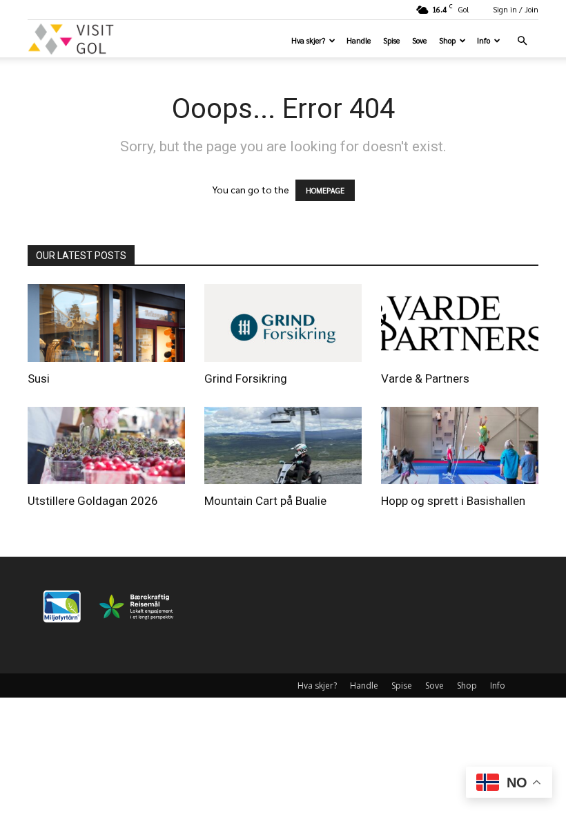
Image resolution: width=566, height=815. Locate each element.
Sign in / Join (515, 9)
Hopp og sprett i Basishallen (453, 501)
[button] (521, 41)
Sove (419, 40)
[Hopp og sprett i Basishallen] (459, 446)
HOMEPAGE (325, 190)
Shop (447, 40)
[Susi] (106, 323)
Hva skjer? (308, 40)
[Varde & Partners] (459, 323)
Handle (359, 40)
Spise (391, 40)
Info (483, 40)
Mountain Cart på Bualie (265, 501)
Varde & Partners (425, 378)
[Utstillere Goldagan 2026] (106, 446)
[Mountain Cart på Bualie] (283, 446)
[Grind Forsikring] (283, 323)
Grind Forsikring (245, 378)
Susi (39, 378)
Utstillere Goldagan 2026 (93, 501)
